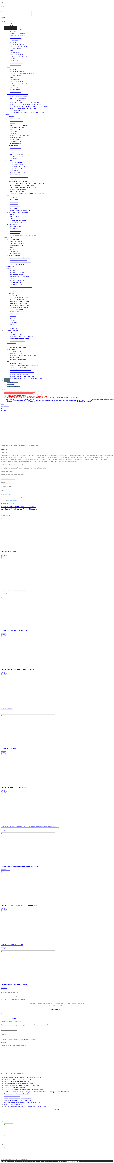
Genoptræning (15, 231)
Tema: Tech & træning (6, 870)
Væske (12, 247)
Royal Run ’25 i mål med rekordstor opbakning (17, 1100)
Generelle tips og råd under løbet (23, 345)
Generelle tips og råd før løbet (22, 336)
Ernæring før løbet (17, 341)
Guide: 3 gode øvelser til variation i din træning (28, 193)
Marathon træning (17, 127)
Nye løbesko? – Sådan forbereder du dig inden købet (30, 106)
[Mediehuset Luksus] (57, 1109)
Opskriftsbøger (16, 251)
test (9, 503)
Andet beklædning (16, 54)
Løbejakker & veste (17, 44)
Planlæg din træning (18, 189)
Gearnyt (13, 31)
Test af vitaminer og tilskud (20, 262)
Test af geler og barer (18, 260)
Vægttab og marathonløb (19, 297)
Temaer (9, 160)
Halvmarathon (15, 324)
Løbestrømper (15, 52)
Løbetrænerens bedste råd (17, 181)
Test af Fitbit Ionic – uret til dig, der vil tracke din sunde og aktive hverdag (30, 827)
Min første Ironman (17, 309)
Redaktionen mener (17, 280)
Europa (12, 318)
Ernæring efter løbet (18, 359)
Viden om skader (16, 226)
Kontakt (38, 400)
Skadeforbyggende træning (17, 212)
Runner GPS (4, 503)
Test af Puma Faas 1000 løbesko (18, 507)
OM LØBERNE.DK (30, 399)
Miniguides (11, 361)
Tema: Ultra (14, 170)
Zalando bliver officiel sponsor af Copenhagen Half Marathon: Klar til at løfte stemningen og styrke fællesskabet (41, 397)
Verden (12, 320)
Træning (7, 114)
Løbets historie (16, 284)
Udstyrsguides (12, 40)
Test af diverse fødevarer (20, 258)
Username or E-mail (6, 478)
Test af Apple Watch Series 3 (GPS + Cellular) (18, 669)
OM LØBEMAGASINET (9, 399)
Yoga (12, 218)
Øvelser (13, 150)
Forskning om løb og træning (21, 287)
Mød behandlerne (16, 274)
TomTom (12, 503)
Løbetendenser (15, 282)
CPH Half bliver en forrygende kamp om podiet (18, 393)
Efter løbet (11, 349)
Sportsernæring (13, 239)
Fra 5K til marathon (17, 299)
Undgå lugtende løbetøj (19, 98)
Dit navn (4, 1029)
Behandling (14, 229)
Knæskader (14, 202)
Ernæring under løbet (18, 347)
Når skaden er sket (14, 224)
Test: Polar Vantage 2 (9, 551)
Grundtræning (15, 148)
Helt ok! (69, 1161)
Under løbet (11, 343)
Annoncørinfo (72, 400)
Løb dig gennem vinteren (19, 368)
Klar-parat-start (11, 330)
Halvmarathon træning (18, 125)
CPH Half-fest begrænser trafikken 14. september (19, 392)
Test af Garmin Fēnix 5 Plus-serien (14, 630)
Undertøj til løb (16, 50)
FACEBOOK (101, 399)
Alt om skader (12, 197)
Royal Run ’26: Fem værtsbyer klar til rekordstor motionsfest (21, 1085)
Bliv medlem (13, 382)
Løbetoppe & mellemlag (18, 46)
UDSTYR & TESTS (10, 27)
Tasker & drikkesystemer (19, 56)
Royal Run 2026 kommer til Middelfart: (16, 395)
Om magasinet (10, 401)
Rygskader (14, 208)
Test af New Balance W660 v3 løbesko (19, 509)
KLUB (8, 380)
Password (3, 482)
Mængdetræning (16, 129)
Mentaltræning (15, 137)
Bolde (12, 214)
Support (22, 400)
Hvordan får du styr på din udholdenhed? (16, 1094)
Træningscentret (16, 156)
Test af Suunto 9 (7, 709)
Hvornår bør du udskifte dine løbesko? (25, 102)
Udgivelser (16, 400)
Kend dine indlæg (16, 110)
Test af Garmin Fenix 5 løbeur (12, 945)
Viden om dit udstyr (17, 36)
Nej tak (73, 1161)
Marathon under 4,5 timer (19, 301)
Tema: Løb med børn (17, 175)
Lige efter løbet (16, 351)
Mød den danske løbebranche (21, 276)
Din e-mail (4, 1034)
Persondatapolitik (46, 400)
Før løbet (10, 332)
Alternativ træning (17, 222)
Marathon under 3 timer (19, 303)
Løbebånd (13, 133)
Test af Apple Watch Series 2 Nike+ (14, 984)
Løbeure (13, 58)
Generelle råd (15, 119)
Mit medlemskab (14, 386)
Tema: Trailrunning (17, 164)
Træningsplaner (16, 141)
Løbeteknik (14, 131)
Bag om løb (11, 278)
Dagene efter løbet (17, 353)
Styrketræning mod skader (20, 220)
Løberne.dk (4, 449)
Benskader (14, 204)
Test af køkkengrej (17, 264)
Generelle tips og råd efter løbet (23, 355)
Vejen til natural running (19, 305)
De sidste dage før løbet (19, 338)
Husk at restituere (17, 191)
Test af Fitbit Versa (8, 748)
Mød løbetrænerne (17, 272)
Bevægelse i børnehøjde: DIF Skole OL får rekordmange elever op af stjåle (25, 1106)
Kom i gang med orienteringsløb (22, 376)
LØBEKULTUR (9, 266)
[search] (16, 996)
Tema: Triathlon (16, 168)
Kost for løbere (16, 241)
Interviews (11, 268)
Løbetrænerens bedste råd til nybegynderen (27, 183)
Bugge (2, 554)
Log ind (11, 384)
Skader (7, 195)
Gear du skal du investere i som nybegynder (26, 378)
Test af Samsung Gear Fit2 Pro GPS (14, 787)
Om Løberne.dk (32, 401)
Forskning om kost (17, 243)
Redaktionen (3, 633)
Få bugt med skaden (17, 312)
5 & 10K (12, 123)
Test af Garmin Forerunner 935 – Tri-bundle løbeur (20, 905)
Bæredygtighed (15, 38)
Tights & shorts (16, 48)
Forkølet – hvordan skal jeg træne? (24, 187)
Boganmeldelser (16, 289)
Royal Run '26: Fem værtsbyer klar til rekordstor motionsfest (23, 394)
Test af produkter (14, 255)
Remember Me (6, 486)
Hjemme (12, 152)
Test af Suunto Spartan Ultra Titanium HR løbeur (20, 866)
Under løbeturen (16, 154)
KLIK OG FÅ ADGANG (7, 471)
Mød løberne (14, 270)
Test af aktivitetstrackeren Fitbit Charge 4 (18, 591)
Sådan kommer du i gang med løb (22, 372)
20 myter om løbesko (18, 100)
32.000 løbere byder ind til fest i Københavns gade (19, 394)
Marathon (13, 322)
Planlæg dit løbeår (17, 363)
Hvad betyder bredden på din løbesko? (24, 108)
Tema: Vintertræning (18, 162)
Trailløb (13, 326)
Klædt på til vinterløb (18, 96)
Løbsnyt (10, 23)
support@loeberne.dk (15, 500)
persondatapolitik (25, 1039)
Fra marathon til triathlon (20, 307)
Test (8, 67)
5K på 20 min (14, 295)
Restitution (14, 139)
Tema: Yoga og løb (16, 179)
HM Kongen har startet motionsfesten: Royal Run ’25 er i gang (22, 1102)
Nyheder (7, 21)
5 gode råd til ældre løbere (20, 370)
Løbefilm (13, 291)
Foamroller (14, 216)
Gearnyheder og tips (14, 29)
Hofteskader (15, 206)
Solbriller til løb (16, 63)
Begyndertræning (16, 121)
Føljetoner (11, 293)
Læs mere (78, 1161)
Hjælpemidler (15, 233)
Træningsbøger (16, 143)
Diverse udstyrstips (17, 33)
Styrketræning (12, 145)
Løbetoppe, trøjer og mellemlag (22, 73)
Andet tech (14, 60)
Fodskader (14, 199)
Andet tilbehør (15, 65)
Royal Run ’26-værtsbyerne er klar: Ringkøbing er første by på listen (26, 396)
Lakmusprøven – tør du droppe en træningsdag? (18, 1098)
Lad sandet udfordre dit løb (12, 1096)
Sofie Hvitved (4, 593)
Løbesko (13, 42)
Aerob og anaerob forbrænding (22, 185)
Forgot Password (6, 494)
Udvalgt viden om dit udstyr (17, 94)
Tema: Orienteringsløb (18, 166)
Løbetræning (12, 116)
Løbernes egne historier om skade (23, 235)
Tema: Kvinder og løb (18, 173)
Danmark (13, 316)
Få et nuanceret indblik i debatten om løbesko (27, 112)
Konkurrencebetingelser (60, 400)
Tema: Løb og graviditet (19, 177)
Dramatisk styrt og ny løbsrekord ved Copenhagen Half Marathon (25, 391)
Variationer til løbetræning (20, 135)
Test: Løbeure (4, 450)
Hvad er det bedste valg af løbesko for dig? (26, 104)
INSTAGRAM (95, 399)
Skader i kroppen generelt (20, 210)
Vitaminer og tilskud (17, 245)
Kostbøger (11, 249)
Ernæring (8, 237)
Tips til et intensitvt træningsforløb (24, 365)
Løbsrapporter (12, 314)
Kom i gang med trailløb (19, 374)
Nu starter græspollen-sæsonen (13, 1104)
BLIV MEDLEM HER (57, 1009)
